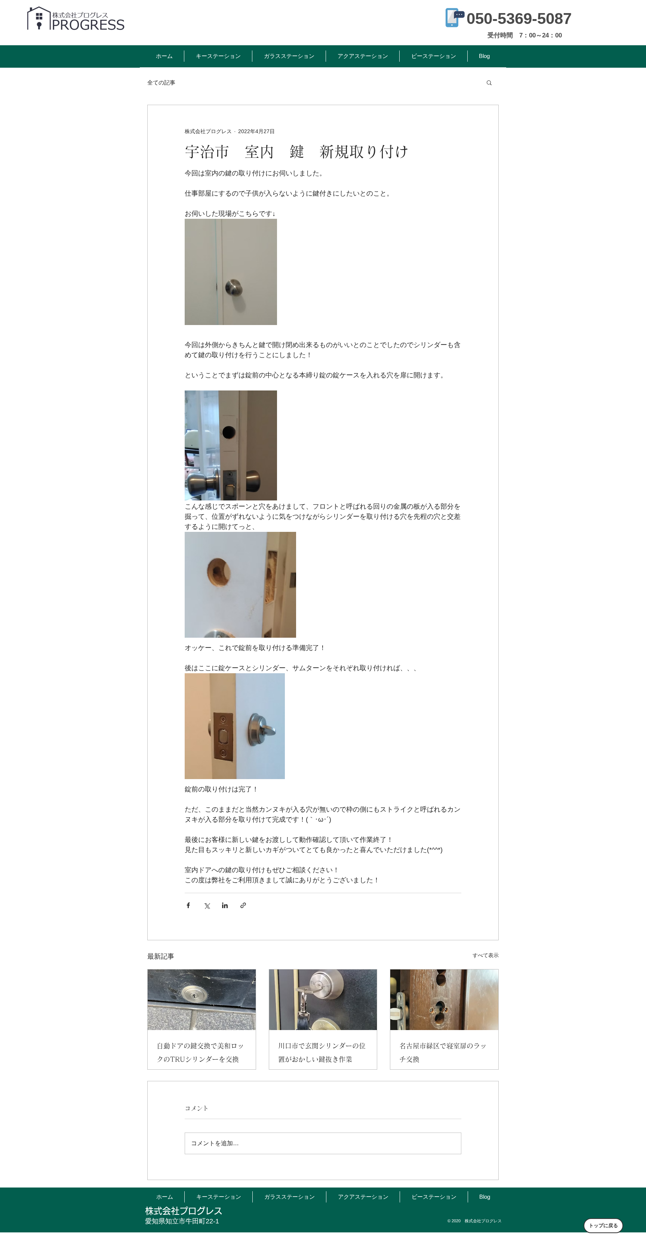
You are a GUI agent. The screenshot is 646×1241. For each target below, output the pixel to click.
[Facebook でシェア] (188, 905)
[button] (489, 82)
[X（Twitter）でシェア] (206, 905)
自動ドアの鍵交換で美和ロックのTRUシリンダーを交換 (200, 1052)
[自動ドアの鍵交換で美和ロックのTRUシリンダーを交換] (202, 999)
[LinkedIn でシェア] (224, 905)
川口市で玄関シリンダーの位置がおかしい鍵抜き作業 (322, 1052)
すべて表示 (486, 955)
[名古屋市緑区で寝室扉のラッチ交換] (444, 999)
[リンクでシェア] (243, 905)
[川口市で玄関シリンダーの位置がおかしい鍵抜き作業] (323, 999)
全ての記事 (161, 82)
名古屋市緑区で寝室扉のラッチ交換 (443, 1052)
